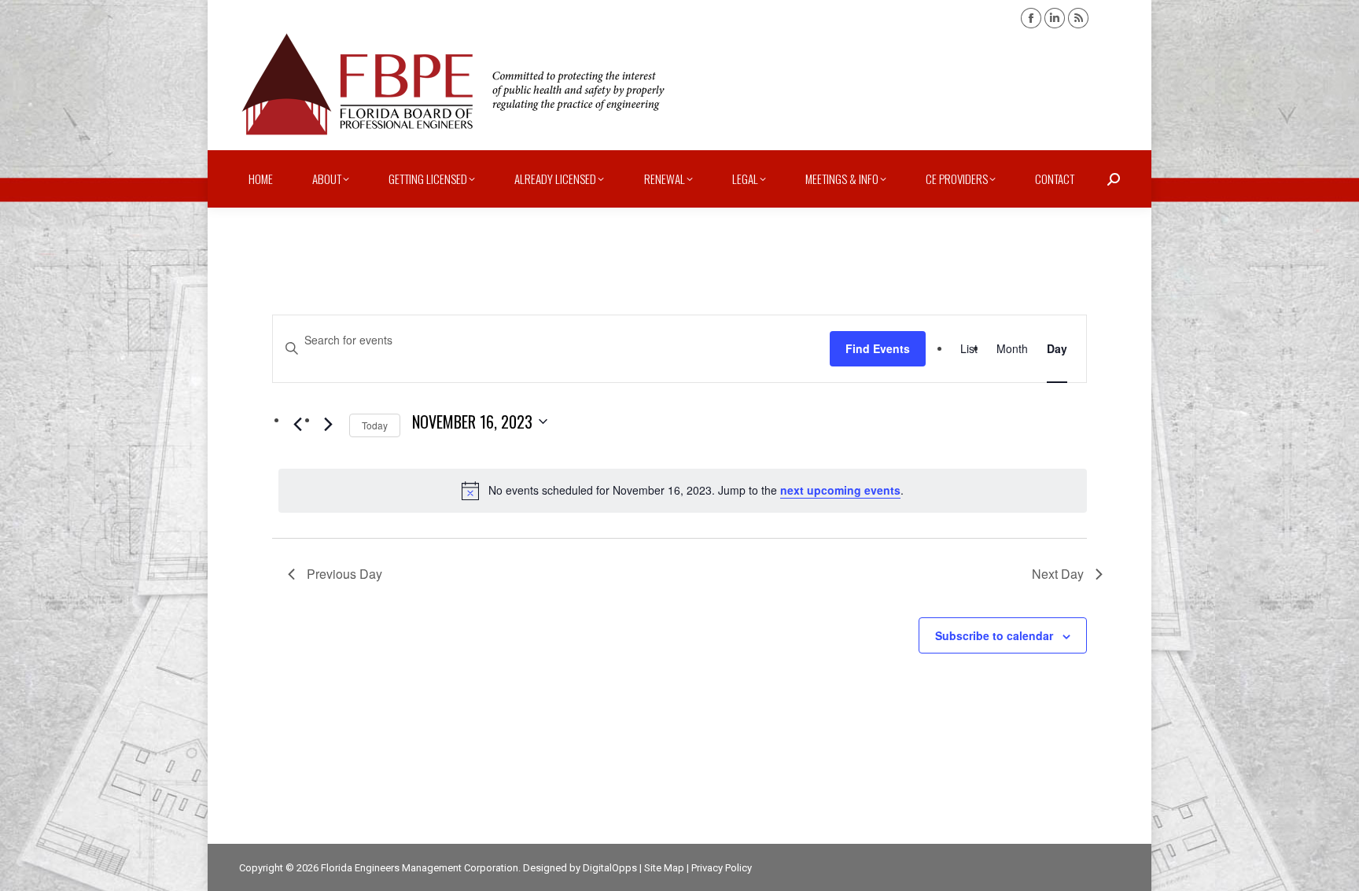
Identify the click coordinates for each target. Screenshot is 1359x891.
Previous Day (344, 574)
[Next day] (328, 424)
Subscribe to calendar (994, 635)
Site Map (664, 868)
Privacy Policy (721, 868)
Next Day (1058, 574)
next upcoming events (840, 490)
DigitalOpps (610, 868)
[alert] (682, 491)
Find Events (877, 348)
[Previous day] (297, 424)
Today (375, 425)
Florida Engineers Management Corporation (419, 868)
